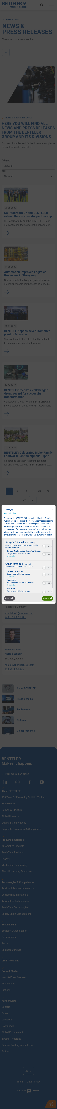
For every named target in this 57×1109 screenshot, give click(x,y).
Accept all (47, 598)
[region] (28, 566)
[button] (44, 546)
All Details (10, 556)
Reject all (9, 598)
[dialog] (28, 554)
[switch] (47, 546)
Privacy (14, 513)
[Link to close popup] (52, 510)
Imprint (7, 513)
